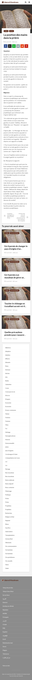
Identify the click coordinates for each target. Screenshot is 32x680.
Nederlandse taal (8, 643)
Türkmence (6, 654)
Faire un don (6, 665)
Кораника (5, 610)
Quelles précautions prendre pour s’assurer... (15, 333)
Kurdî (4, 639)
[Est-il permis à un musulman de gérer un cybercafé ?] (16, 265)
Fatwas (6, 31)
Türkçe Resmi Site (8, 588)
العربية (4, 599)
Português (6, 617)
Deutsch (5, 602)
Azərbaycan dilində (8, 606)
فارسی (4, 621)
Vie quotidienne (14, 233)
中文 (4, 628)
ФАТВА (5, 613)
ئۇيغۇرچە (5, 635)
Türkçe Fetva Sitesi (8, 591)
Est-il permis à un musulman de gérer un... (14, 276)
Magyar (5, 650)
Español (5, 632)
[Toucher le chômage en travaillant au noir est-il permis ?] (16, 293)
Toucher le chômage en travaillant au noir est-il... (15, 304)
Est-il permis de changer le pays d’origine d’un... (16, 247)
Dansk (4, 646)
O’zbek (5, 624)
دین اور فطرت (6, 657)
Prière (11, 31)
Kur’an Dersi (6, 595)
